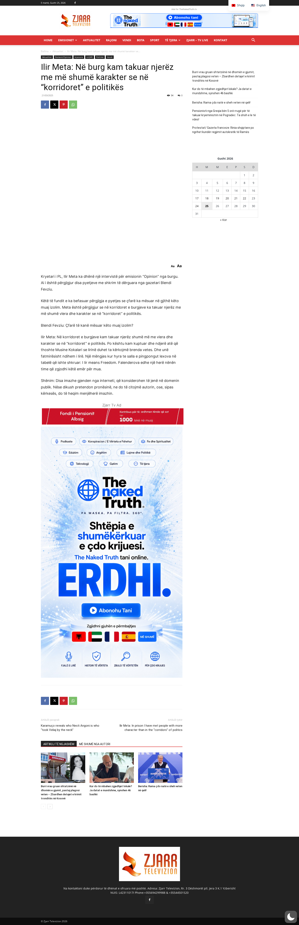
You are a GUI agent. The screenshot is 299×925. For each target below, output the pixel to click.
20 (227, 198)
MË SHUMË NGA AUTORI (94, 744)
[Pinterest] (64, 104)
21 (236, 198)
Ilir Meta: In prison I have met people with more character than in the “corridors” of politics (150, 728)
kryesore (79, 57)
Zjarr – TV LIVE (197, 40)
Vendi (126, 40)
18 (206, 198)
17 (197, 198)
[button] (253, 40)
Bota (140, 40)
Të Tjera (171, 40)
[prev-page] (43, 806)
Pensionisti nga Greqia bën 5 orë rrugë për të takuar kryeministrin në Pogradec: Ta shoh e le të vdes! (224, 115)
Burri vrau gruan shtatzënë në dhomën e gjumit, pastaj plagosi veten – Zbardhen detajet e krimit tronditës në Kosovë (223, 76)
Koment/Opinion (63, 57)
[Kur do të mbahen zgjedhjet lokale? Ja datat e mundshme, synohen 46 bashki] (111, 767)
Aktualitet (91, 40)
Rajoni (111, 40)
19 (217, 198)
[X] (54, 104)
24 (197, 206)
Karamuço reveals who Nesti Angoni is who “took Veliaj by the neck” (70, 728)
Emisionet (66, 40)
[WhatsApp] (73, 104)
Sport (154, 40)
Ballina (45, 51)
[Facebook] (75, 3)
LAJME (89, 57)
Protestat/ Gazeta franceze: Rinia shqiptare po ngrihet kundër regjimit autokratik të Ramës (223, 130)
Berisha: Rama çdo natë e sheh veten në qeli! (221, 102)
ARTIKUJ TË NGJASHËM (58, 744)
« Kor (223, 220)
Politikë (100, 57)
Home (48, 40)
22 (244, 198)
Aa (173, 266)
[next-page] (49, 806)
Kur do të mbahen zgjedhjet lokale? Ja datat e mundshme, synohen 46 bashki (110, 790)
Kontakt (220, 40)
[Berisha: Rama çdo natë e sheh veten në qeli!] (160, 767)
